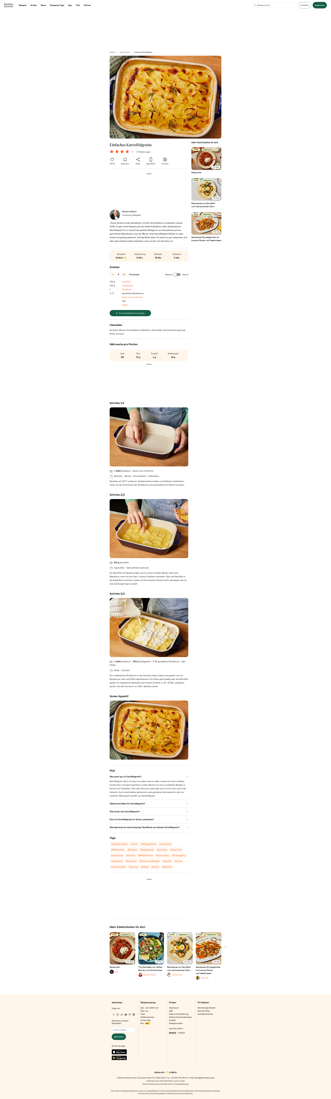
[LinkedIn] (134, 1014)
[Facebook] (113, 1014)
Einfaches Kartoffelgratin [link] (143, 52)
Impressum (174, 1008)
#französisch (117, 861)
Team (142, 1014)
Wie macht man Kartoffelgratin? (125, 811)
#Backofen (167, 866)
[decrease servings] (113, 274)
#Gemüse (133, 866)
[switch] (177, 274)
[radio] (112, 151)
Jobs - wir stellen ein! (149, 1008)
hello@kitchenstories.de (204, 1077)
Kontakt (172, 1020)
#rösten (134, 844)
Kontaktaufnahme (205, 1014)
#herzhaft (167, 861)
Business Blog (204, 1011)
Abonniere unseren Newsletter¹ (120, 1022)
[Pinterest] (129, 1014)
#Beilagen (132, 849)
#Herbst (145, 866)
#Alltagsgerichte (148, 844)
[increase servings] (124, 274)
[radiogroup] (123, 151)
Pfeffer (125, 305)
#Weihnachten (118, 849)
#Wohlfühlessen (145, 855)
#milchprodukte (118, 866)
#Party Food (176, 849)
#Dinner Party (162, 855)
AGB (171, 1011)
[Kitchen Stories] (8, 5)
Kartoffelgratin (125, 52)
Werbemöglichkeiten (207, 1008)
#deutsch (130, 855)
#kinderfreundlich (119, 844)
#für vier (178, 861)
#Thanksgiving (178, 855)
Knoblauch (127, 289)
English (181, 1032)
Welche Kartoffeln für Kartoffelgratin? (127, 803)
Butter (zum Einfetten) (132, 297)
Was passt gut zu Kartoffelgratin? (125, 776)
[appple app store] (124, 1052)
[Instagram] (117, 1014)
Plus (144, 1023)
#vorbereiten (117, 855)
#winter (155, 866)
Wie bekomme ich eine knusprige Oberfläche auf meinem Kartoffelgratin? (144, 827)
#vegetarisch (165, 844)
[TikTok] (121, 1014)
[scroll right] (225, 947)
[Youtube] (125, 1014)
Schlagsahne (128, 285)
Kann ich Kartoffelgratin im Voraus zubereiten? (132, 819)
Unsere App (145, 1020)
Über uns (144, 1011)
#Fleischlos (131, 861)
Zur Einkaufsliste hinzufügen (132, 313)
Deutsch (172, 1032)
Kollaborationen (147, 1017)
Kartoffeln (126, 281)
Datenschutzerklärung (178, 1014)
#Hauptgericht (147, 849)
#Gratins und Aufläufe (149, 861)
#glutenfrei (162, 849)
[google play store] (124, 1058)
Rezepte (112, 52)
